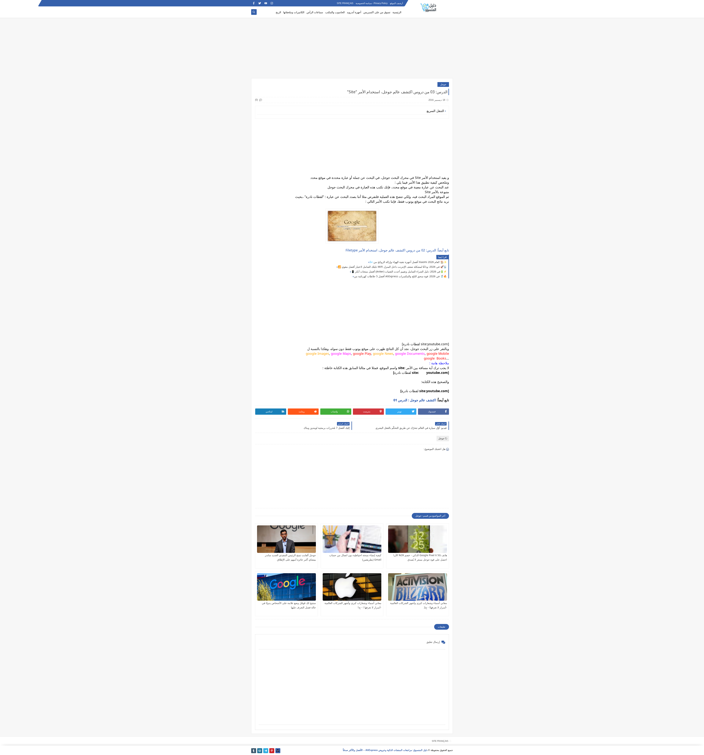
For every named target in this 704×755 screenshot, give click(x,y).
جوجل (443, 84)
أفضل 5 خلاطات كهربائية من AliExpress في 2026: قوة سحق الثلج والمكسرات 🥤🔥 (400, 276)
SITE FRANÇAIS (345, 3)
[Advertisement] (352, 50)
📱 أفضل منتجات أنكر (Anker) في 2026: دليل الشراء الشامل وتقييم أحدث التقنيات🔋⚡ (399, 271)
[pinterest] (271, 750)
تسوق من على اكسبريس (376, 12)
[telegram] (265, 750)
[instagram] (271, 3)
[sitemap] (277, 750)
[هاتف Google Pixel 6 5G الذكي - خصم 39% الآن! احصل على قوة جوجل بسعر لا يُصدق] (417, 539)
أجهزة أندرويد (354, 12)
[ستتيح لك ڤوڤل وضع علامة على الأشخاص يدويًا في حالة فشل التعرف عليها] (286, 587)
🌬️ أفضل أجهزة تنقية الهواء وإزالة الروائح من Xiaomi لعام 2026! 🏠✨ (408, 262)
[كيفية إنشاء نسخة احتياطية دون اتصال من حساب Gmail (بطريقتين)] (352, 539)
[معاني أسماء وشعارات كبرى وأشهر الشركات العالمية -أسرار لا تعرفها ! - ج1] (352, 587)
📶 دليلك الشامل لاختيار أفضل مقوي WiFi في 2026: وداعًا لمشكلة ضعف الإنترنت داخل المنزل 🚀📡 (392, 266)
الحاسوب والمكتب (335, 12)
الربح (278, 12)
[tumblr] (253, 750)
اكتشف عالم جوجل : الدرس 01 (414, 400)
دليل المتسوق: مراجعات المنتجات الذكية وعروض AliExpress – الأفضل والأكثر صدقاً (385, 750)
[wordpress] (259, 750)
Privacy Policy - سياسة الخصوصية (372, 3)
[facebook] (253, 3)
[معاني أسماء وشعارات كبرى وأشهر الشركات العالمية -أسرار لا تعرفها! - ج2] (417, 587)
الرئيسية (397, 12)
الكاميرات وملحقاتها (293, 12)
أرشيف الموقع (396, 3)
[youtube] (265, 3)
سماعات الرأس (315, 12)
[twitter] (259, 3)
